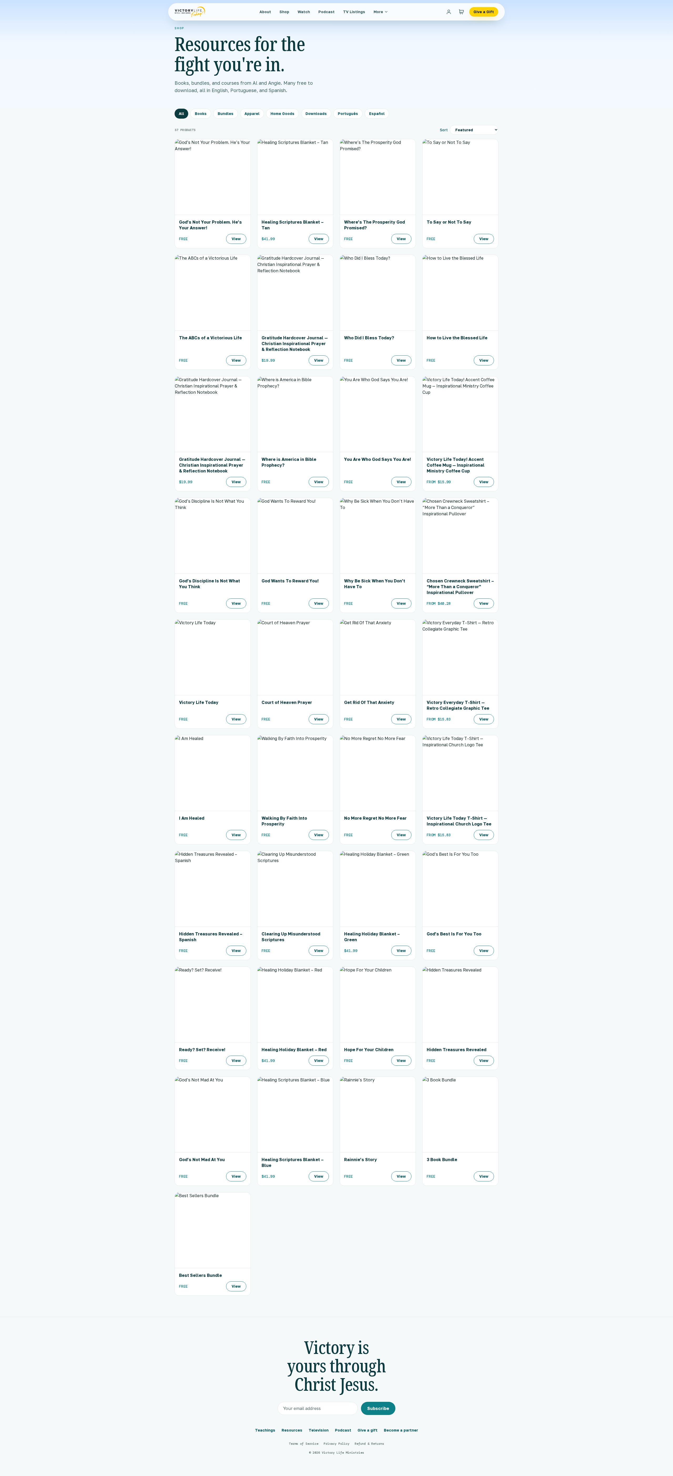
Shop (284, 11)
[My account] (449, 12)
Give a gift (368, 1430)
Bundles (225, 113)
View (236, 238)
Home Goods (282, 113)
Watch (304, 11)
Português (348, 113)
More (378, 11)
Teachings (265, 1430)
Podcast (326, 11)
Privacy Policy (336, 1444)
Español (377, 113)
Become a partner (401, 1430)
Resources (292, 1430)
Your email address (302, 1408)
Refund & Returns (369, 1444)
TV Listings (354, 11)
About (265, 11)
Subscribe (378, 1408)
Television (319, 1430)
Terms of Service (303, 1444)
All (181, 113)
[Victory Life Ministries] (190, 12)
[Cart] (461, 12)
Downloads (316, 113)
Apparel (251, 113)
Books (201, 113)
